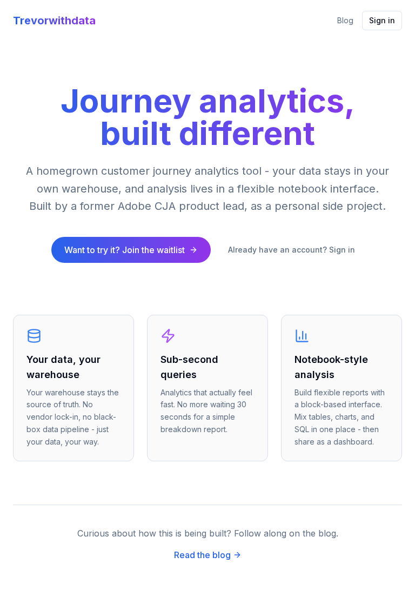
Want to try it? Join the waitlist (124, 249)
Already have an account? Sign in (291, 249)
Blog (345, 20)
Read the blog (202, 554)
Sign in (382, 20)
